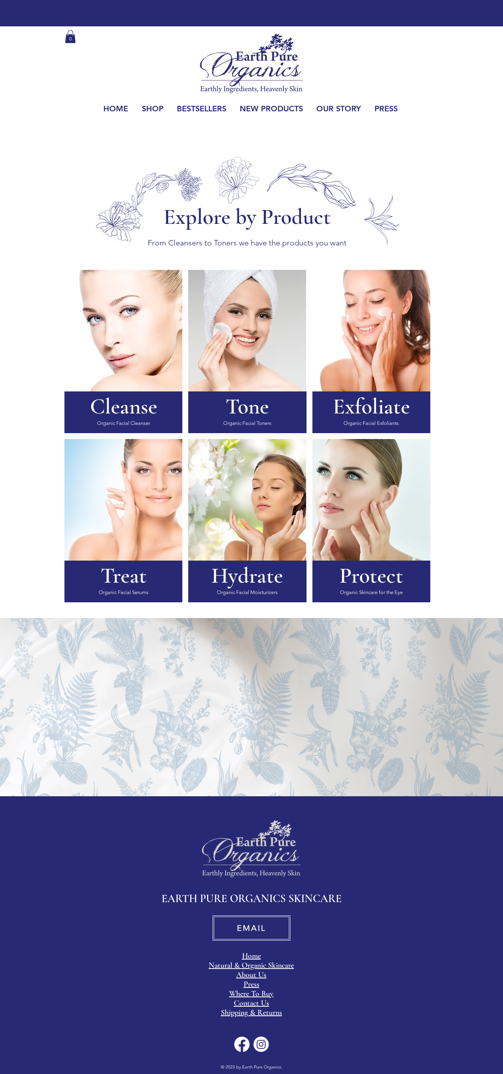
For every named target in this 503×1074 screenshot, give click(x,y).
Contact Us (251, 1003)
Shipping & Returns (251, 1012)
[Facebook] (242, 1044)
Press (251, 984)
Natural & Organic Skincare (251, 965)
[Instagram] (261, 1044)
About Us (251, 975)
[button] (70, 36)
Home (251, 956)
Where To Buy (251, 993)
